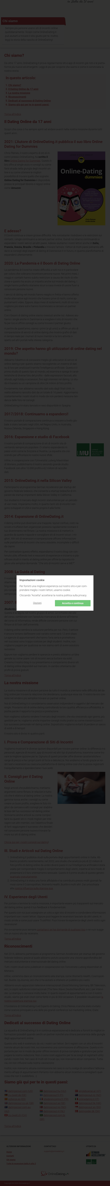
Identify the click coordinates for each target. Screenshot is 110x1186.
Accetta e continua (73, 603)
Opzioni (37, 602)
